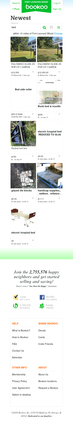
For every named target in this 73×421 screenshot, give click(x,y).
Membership (18, 374)
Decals (42, 330)
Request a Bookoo (48, 387)
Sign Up (57, 9)
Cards (41, 337)
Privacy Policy (19, 381)
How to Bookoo (20, 337)
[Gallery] (58, 27)
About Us (43, 374)
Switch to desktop (21, 394)
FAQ (14, 344)
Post (16, 9)
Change (58, 33)
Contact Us (18, 350)
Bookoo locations (47, 381)
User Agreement (21, 387)
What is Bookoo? (21, 330)
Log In (57, 3)
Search (16, 3)
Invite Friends (45, 344)
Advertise (17, 357)
